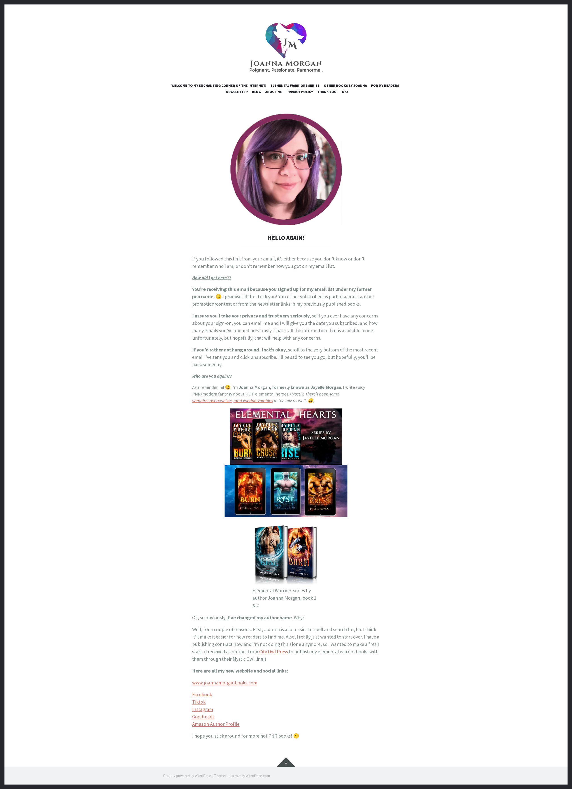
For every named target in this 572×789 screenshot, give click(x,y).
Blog (256, 91)
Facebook (202, 694)
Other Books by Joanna (345, 85)
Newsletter (237, 91)
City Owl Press (273, 651)
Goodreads (203, 716)
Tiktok (199, 702)
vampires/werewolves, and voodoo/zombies (232, 400)
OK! (345, 91)
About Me (273, 91)
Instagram (202, 709)
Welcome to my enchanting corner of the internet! (218, 85)
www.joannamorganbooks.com (224, 682)
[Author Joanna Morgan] (286, 48)
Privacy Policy (299, 91)
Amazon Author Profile (216, 724)
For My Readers (385, 85)
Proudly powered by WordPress (187, 775)
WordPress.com (258, 775)
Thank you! (327, 91)
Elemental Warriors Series (295, 85)
